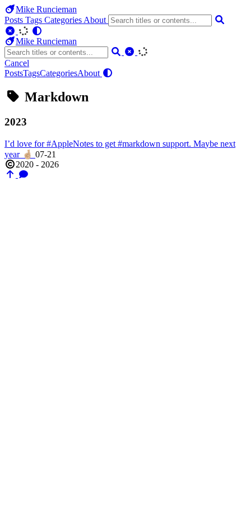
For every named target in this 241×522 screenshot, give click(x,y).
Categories (64, 20)
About (96, 20)
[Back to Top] (11, 174)
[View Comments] (23, 174)
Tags (34, 20)
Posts (14, 20)
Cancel (16, 63)
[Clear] (11, 31)
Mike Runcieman (46, 9)
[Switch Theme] (37, 31)
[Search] (219, 20)
